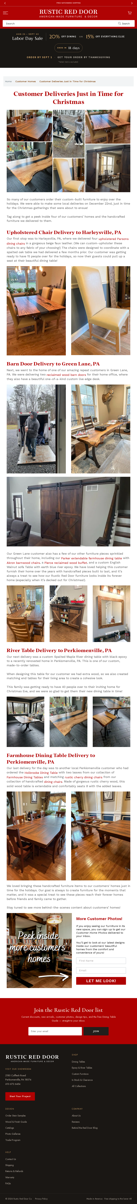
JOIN (96, 1031)
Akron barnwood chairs (23, 563)
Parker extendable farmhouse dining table (91, 558)
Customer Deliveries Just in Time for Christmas (67, 81)
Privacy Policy (41, 1198)
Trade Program (12, 1140)
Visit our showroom (18, 1069)
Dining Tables (78, 1061)
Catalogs (9, 1128)
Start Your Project (20, 1096)
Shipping (9, 1165)
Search (126, 23)
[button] (5, 13)
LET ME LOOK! (101, 981)
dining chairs (53, 781)
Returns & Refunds (14, 1171)
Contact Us (10, 1159)
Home (8, 81)
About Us (76, 1115)
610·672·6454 (12, 1084)
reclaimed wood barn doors (66, 374)
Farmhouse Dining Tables (25, 777)
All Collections (79, 1086)
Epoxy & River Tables (82, 1068)
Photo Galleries (12, 1134)
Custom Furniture (80, 1074)
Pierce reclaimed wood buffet (65, 563)
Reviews (76, 1121)
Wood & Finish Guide (16, 1121)
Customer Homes (25, 81)
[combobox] (69, 23)
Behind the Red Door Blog (85, 1128)
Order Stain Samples (15, 1115)
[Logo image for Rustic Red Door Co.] (32, 1058)
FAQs (8, 1183)
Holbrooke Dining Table (41, 772)
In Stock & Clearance (82, 1080)
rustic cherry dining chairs (83, 777)
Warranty (9, 1177)
